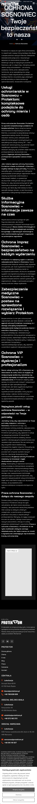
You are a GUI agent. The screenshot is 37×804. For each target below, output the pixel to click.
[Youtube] (7, 641)
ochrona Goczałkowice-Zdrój (16, 760)
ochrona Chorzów (12, 755)
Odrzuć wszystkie (18, 800)
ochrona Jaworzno (19, 762)
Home (11, 43)
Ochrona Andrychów (8, 752)
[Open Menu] (34, 3)
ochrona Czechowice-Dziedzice (17, 757)
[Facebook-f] (3, 641)
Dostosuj (18, 795)
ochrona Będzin (21, 752)
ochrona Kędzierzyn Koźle (16, 764)
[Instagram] (12, 641)
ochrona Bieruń (15, 753)
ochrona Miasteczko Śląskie (16, 765)
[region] (18, 785)
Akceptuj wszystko (18, 789)
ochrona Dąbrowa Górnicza (16, 759)
